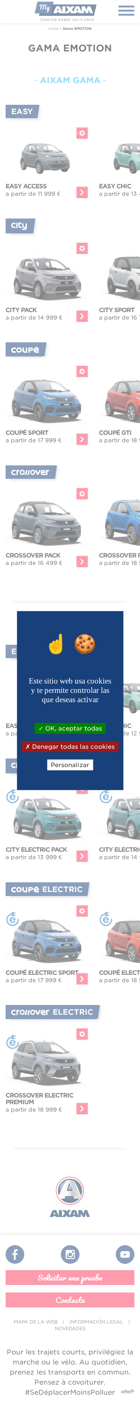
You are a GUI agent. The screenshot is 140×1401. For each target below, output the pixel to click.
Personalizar (70, 765)
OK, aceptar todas (72, 728)
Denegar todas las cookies (72, 746)
